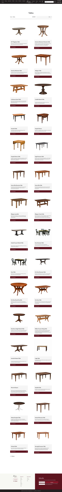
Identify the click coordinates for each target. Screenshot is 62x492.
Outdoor (21, 484)
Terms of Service (49, 484)
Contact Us (33, 2)
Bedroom (21, 479)
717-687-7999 (15, 479)
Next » (13, 456)
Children (21, 483)
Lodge (3, 2)
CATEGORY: (34, 16)
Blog (40, 1)
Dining (11, 16)
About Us (37, 2)
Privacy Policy (35, 490)
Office (20, 480)
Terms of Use (39, 490)
